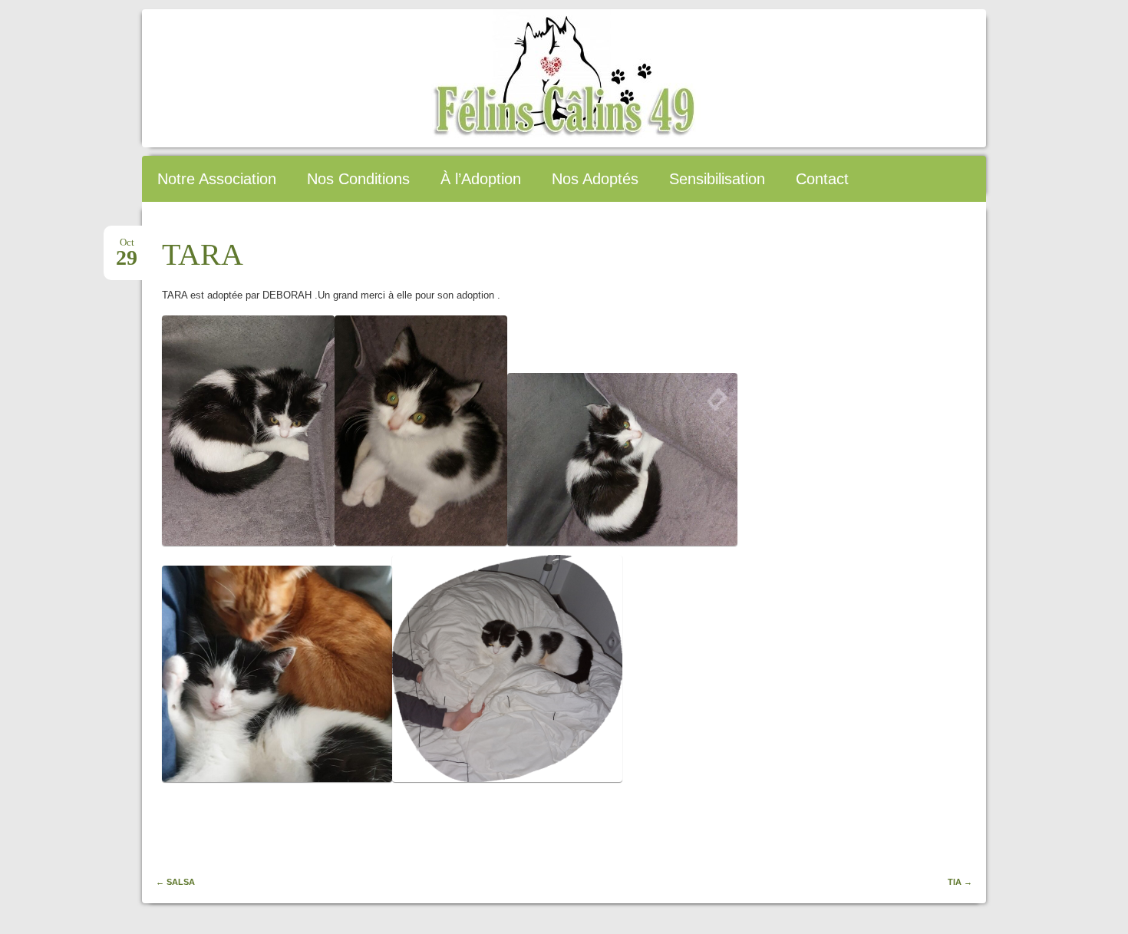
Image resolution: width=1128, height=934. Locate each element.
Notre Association (216, 178)
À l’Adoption (480, 178)
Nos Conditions (358, 178)
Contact (822, 178)
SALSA (175, 881)
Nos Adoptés (595, 178)
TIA (960, 881)
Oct (126, 247)
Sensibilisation (717, 178)
